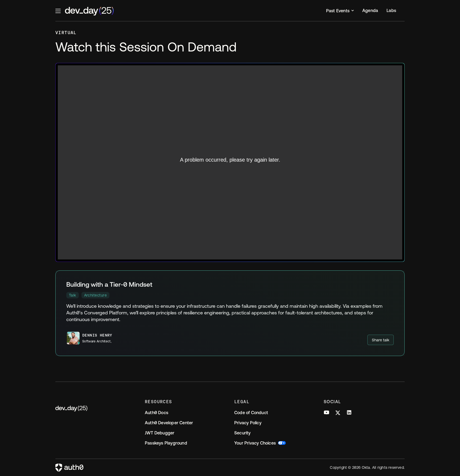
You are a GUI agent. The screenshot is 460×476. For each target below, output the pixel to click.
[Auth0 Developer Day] (95, 408)
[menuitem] (340, 10)
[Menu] (58, 10)
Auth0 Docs (156, 412)
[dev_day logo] (89, 11)
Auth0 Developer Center (169, 422)
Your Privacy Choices (255, 443)
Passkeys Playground (166, 443)
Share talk (380, 340)
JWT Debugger (159, 432)
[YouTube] (326, 413)
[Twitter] (338, 413)
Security (242, 432)
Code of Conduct (251, 412)
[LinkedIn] (349, 413)
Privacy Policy (247, 422)
